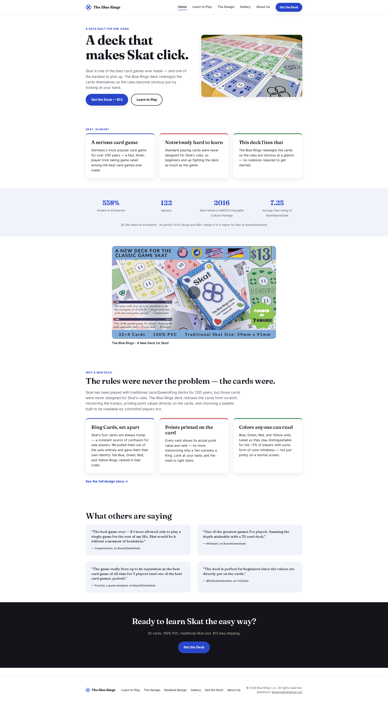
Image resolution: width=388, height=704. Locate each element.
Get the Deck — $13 (107, 100)
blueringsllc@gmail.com (287, 692)
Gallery (245, 7)
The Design (226, 7)
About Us (263, 7)
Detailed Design (175, 690)
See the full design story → (107, 481)
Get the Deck (289, 7)
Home (182, 7)
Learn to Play (202, 7)
